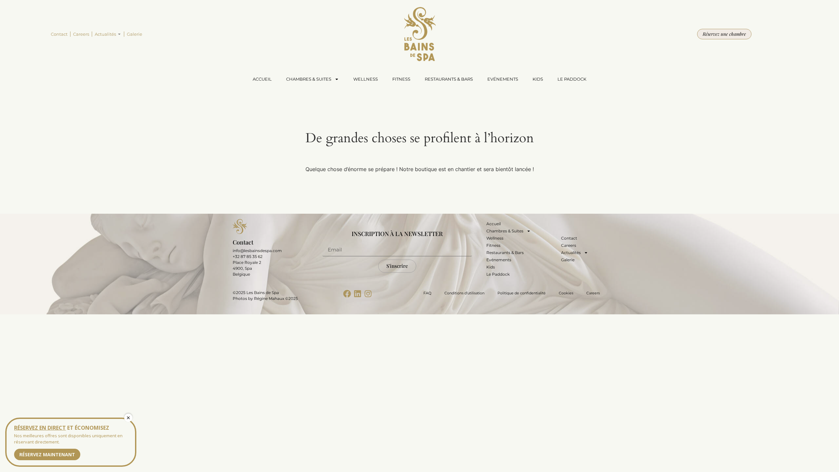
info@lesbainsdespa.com (257, 250)
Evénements (502, 79)
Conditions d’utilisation (464, 293)
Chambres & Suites (308, 79)
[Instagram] (368, 294)
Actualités (105, 34)
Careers (81, 34)
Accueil (262, 79)
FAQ (427, 293)
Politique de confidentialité (522, 293)
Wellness (365, 79)
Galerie (134, 34)
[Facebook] (347, 294)
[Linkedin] (357, 294)
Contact (59, 34)
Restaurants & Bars (449, 79)
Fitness (401, 79)
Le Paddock (571, 79)
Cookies (566, 293)
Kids (538, 79)
